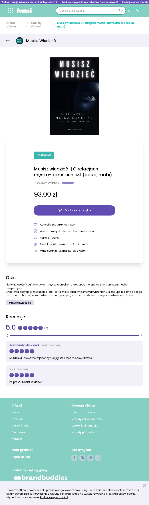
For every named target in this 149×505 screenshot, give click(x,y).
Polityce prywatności (54, 497)
